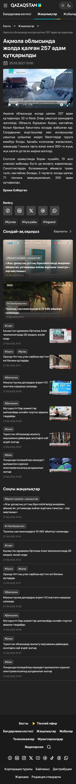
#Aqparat (49, 222)
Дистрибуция (62, 769)
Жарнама (21, 777)
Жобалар (66, 731)
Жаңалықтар (47, 14)
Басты (7, 26)
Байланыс (43, 769)
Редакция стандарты (46, 777)
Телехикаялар (23, 739)
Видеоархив (34, 747)
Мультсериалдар (50, 739)
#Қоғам (10, 222)
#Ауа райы (29, 222)
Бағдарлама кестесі (17, 14)
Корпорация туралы (18, 769)
